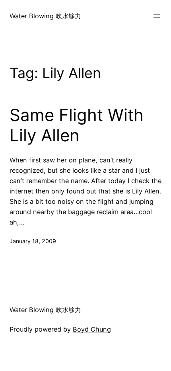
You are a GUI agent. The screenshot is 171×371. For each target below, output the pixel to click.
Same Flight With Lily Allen (77, 125)
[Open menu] (156, 16)
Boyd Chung (92, 329)
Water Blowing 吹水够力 (45, 16)
